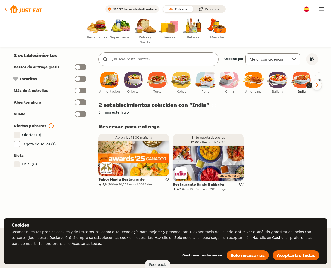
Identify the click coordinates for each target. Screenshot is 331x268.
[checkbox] (109, 83)
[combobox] (163, 59)
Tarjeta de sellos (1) (39, 144)
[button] (23, 9)
